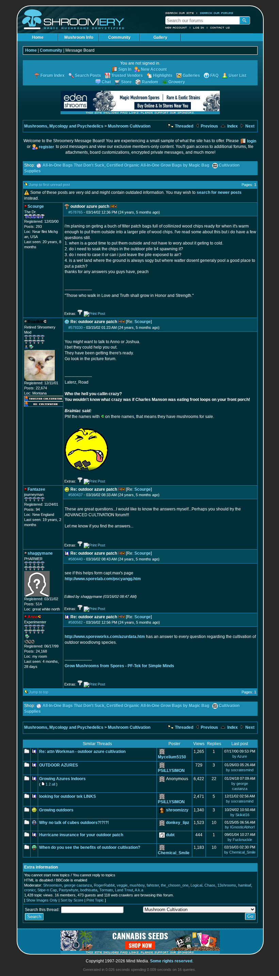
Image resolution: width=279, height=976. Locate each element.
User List (237, 75)
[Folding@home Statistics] (37, 642)
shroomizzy (177, 810)
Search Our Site (179, 13)
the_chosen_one (174, 885)
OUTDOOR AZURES (58, 765)
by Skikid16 (239, 815)
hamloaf (244, 885)
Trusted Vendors (127, 75)
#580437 (75, 495)
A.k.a (139, 890)
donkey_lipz (177, 822)
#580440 (75, 559)
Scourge (142, 321)
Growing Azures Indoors (62, 778)
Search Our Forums (216, 13)
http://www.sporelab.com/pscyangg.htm (103, 578)
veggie (122, 885)
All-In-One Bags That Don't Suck (73, 165)
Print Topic (95, 900)
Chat (106, 82)
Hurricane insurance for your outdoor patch (81, 834)
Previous (209, 126)
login (251, 141)
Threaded (183, 126)
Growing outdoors (56, 810)
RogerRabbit (104, 885)
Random (150, 82)
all (53, 784)
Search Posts (88, 75)
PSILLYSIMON (171, 770)
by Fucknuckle (240, 840)
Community (119, 37)
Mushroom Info (78, 37)
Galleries (191, 75)
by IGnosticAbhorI (240, 827)
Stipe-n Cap (47, 890)
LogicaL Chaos (203, 885)
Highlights (163, 75)
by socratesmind (239, 770)
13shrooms (226, 885)
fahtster (153, 885)
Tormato (106, 890)
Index (232, 126)
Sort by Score (72, 900)
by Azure (239, 756)
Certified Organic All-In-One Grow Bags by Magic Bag (157, 165)
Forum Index (52, 75)
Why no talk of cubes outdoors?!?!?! (74, 822)
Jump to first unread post (49, 185)
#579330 (75, 327)
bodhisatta (88, 890)
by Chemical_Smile (240, 852)
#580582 (75, 622)
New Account (176, 28)
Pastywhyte (68, 890)
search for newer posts (219, 192)
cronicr (29, 890)
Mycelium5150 (172, 757)
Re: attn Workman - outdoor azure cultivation (82, 751)
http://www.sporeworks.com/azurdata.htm (105, 636)
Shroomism (52, 885)
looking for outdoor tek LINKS (67, 796)
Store (126, 82)
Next (249, 126)
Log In (198, 28)
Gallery (160, 37)
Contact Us (220, 28)
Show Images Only (42, 900)
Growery (176, 82)
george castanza (78, 885)
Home (38, 37)
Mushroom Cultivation (129, 126)
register (46, 147)
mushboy (137, 885)
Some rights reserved (171, 961)
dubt (170, 834)
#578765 (75, 212)
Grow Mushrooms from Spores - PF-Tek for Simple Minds (119, 665)
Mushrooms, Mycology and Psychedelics (63, 126)
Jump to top (38, 692)
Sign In (124, 69)
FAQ (214, 75)
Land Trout (124, 890)
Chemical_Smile (174, 853)
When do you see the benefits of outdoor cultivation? (89, 847)
